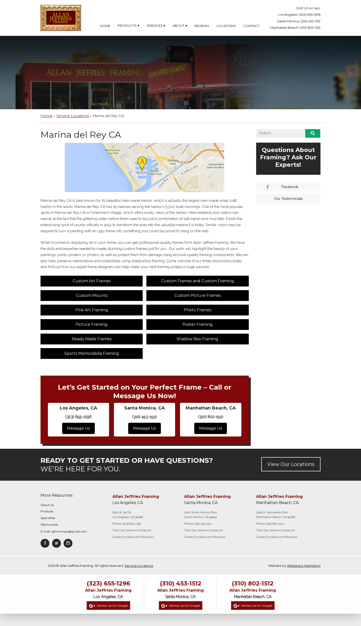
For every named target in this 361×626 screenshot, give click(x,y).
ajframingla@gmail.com (69, 531)
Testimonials (49, 524)
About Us (47, 505)
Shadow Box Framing (197, 339)
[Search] (312, 133)
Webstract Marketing (303, 566)
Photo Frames (197, 310)
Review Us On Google (112, 605)
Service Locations (72, 115)
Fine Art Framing (91, 310)
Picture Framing (92, 324)
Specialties (48, 518)
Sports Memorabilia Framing (91, 353)
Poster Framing (197, 324)
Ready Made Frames (91, 339)
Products (47, 511)
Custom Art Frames (92, 281)
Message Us (78, 428)
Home (47, 115)
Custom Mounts (92, 295)
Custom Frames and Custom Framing (197, 281)
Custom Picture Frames (197, 295)
